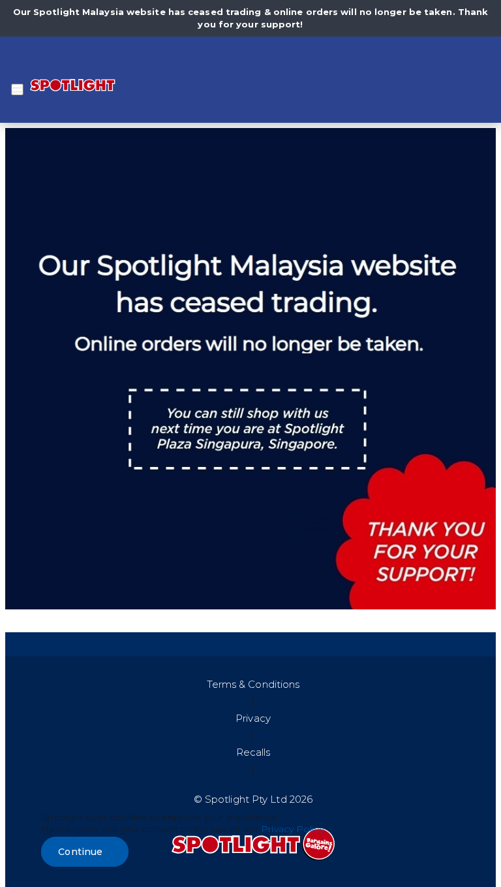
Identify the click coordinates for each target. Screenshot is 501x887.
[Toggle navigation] (17, 89)
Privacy (253, 718)
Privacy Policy (292, 829)
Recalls (253, 752)
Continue (80, 852)
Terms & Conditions (253, 684)
